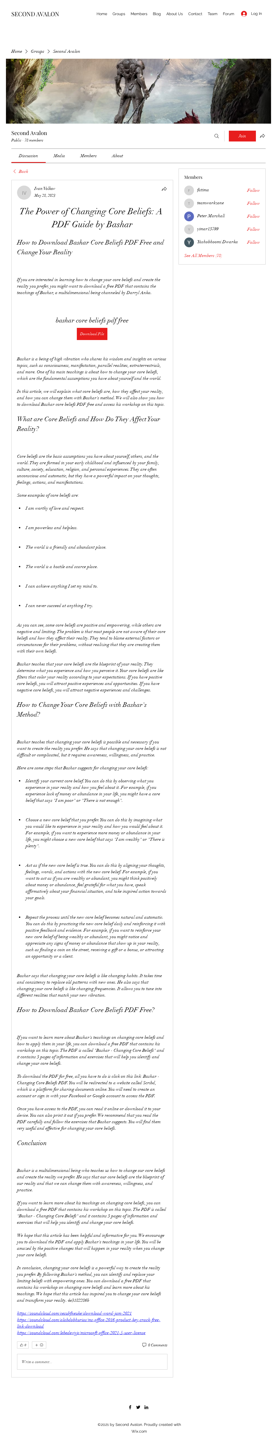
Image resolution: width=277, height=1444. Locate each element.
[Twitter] (138, 1407)
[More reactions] (39, 1345)
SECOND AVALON (35, 14)
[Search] (216, 136)
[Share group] (262, 136)
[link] (28, 156)
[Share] (164, 189)
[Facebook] (130, 1407)
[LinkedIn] (146, 1407)
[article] (92, 778)
